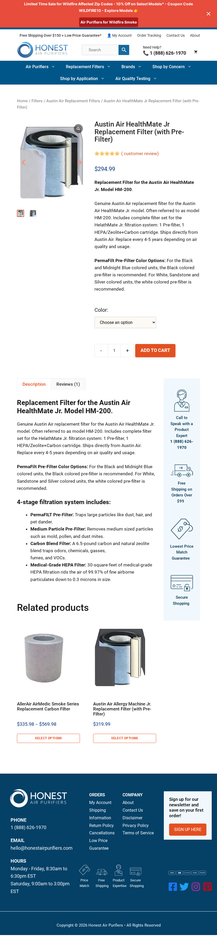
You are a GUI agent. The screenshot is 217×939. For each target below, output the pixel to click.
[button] (80, 162)
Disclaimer (132, 817)
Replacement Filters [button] (85, 66)
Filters (37, 101)
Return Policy (101, 825)
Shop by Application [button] (79, 78)
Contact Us (175, 35)
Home (22, 101)
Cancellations (102, 832)
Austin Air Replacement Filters (73, 101)
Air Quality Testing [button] (132, 78)
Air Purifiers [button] (37, 66)
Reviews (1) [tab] (68, 384)
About (195, 35)
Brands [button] (128, 66)
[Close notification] (208, 14)
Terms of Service (138, 832)
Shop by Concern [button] (168, 66)
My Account (100, 802)
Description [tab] (34, 384)
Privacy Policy (136, 825)
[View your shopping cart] (195, 50)
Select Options (48, 738)
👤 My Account (119, 35)
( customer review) (140, 153)
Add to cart (155, 350)
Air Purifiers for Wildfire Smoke (108, 22)
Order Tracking (149, 35)
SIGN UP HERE (187, 829)
